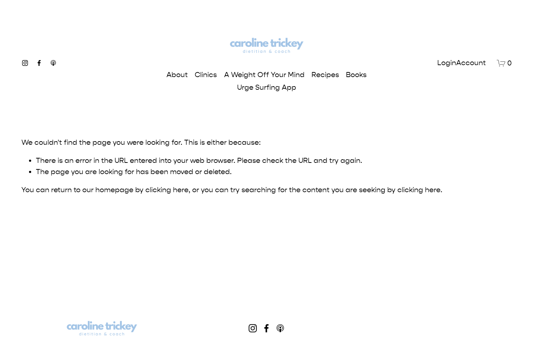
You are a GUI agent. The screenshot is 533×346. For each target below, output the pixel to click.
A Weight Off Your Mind (264, 75)
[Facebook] (39, 63)
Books (356, 75)
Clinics (206, 75)
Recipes (325, 75)
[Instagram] (25, 63)
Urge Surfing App (266, 87)
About (177, 75)
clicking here (167, 190)
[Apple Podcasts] (53, 63)
